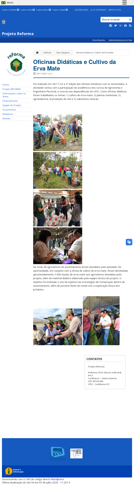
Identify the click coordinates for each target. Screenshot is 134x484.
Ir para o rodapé (59, 10)
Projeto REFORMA (12, 89)
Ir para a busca (43, 10)
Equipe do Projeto (12, 105)
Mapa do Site (115, 9)
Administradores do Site (120, 40)
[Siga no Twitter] (115, 25)
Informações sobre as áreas (14, 95)
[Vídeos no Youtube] (120, 25)
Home (6, 84)
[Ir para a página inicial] (36, 52)
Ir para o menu (27, 10)
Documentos (9, 109)
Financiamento (10, 100)
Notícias (47, 52)
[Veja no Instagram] (125, 25)
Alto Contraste (98, 9)
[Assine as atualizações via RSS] (130, 25)
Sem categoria (63, 52)
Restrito (6, 118)
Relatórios (8, 114)
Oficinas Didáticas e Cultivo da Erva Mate (94, 52)
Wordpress (57, 479)
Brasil (10, 2)
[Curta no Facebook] (110, 25)
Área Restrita (98, 40)
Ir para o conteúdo (10, 10)
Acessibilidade (81, 9)
